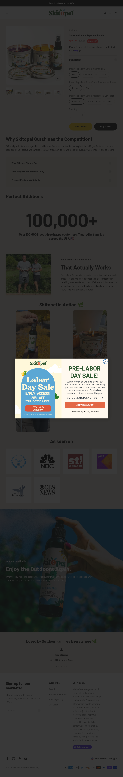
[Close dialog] (105, 362)
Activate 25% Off (84, 405)
